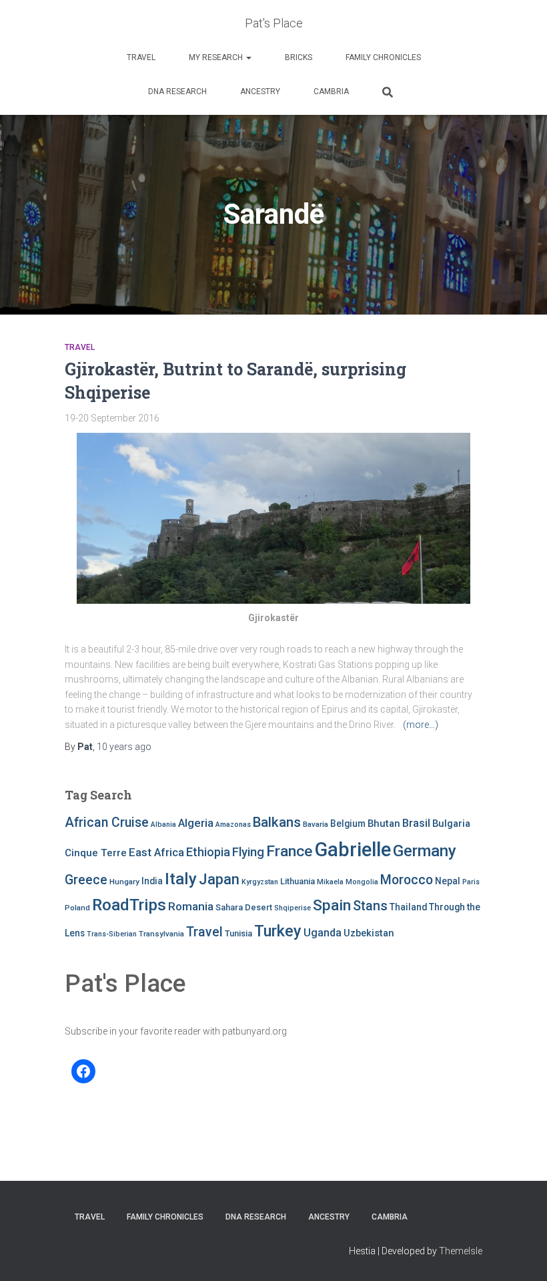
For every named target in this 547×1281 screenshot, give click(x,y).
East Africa (156, 852)
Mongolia (362, 882)
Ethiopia (208, 852)
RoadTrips (129, 904)
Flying (248, 852)
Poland (77, 907)
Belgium (348, 823)
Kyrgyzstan (259, 882)
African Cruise (107, 822)
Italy (181, 878)
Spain (332, 905)
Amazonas (233, 824)
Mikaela (330, 882)
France (289, 851)
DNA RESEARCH (177, 91)
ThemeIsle (460, 1251)
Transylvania (161, 933)
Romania (190, 906)
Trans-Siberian (112, 934)
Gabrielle (352, 849)
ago (124, 746)
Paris (471, 882)
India (152, 881)
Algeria (195, 823)
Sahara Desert (243, 907)
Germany (424, 851)
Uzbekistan (369, 933)
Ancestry (260, 91)
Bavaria (315, 824)
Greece (86, 880)
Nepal (447, 881)
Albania (163, 824)
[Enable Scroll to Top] (521, 1254)
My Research (217, 57)
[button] (248, 57)
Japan (219, 879)
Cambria (331, 91)
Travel (141, 57)
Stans (370, 906)
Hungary (124, 881)
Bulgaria (451, 823)
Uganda (323, 932)
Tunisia (238, 933)
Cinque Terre (96, 853)
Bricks (298, 57)
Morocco (406, 880)
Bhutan (384, 823)
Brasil (416, 823)
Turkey (278, 931)
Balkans (277, 822)
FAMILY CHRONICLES (383, 57)
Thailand (408, 907)
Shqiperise (292, 908)
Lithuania (297, 881)
